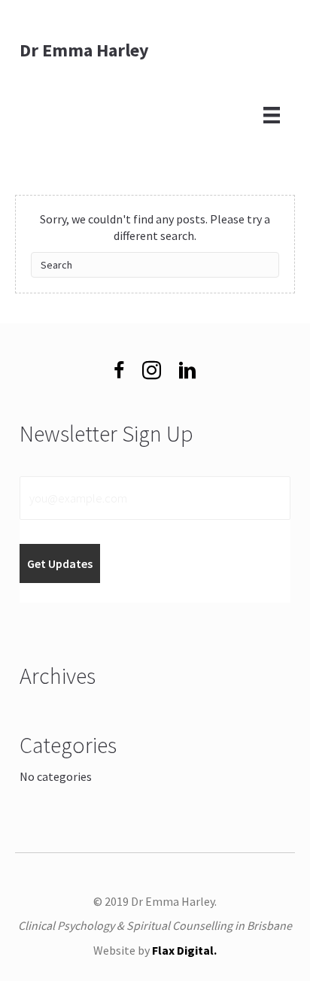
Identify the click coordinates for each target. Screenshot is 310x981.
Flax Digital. (184, 950)
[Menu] (271, 114)
